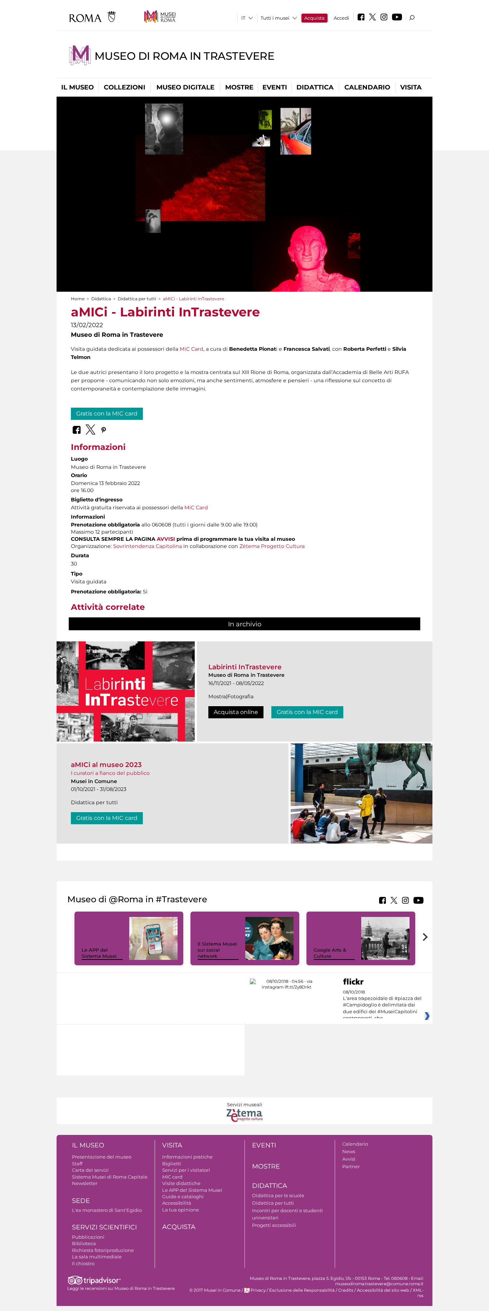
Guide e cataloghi (183, 1196)
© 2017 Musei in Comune (215, 1290)
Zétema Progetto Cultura (272, 546)
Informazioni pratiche (187, 1157)
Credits (345, 1290)
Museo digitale (185, 87)
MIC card (172, 1177)
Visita (411, 87)
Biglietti (171, 1163)
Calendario (367, 87)
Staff (77, 1163)
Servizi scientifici (104, 1227)
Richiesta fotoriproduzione (103, 1250)
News (348, 1151)
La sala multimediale (97, 1256)
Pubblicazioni (88, 1237)
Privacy (258, 1290)
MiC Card (191, 349)
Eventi (274, 87)
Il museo (77, 87)
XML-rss (418, 1293)
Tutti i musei (275, 18)
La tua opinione (180, 1210)
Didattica (315, 87)
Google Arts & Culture (330, 953)
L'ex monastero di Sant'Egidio (107, 1210)
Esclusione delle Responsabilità (302, 1290)
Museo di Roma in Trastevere (184, 56)
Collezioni (124, 87)
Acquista (314, 18)
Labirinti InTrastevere (245, 667)
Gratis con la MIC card (106, 413)
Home (77, 298)
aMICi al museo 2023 (106, 765)
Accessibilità (176, 1203)
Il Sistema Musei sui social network (217, 950)
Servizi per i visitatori (186, 1170)
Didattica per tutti (137, 298)
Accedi (341, 18)
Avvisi (348, 1159)
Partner (351, 1166)
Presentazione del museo (101, 1157)
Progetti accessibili (274, 1225)
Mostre (239, 87)
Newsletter (84, 1183)
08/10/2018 (382, 1005)
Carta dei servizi (90, 1170)
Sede (81, 1201)
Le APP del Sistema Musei (99, 953)
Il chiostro (83, 1263)
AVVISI (166, 539)
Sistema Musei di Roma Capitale (109, 1177)
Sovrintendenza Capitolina (147, 546)
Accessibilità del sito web (383, 1290)
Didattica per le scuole (278, 1195)
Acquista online (236, 712)
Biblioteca (84, 1243)
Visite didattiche (181, 1183)
